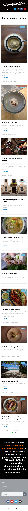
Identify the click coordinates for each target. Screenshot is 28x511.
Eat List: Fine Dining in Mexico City (13, 346)
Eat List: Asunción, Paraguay (11, 66)
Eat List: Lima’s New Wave (10, 122)
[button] (7, 9)
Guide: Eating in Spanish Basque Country (12, 200)
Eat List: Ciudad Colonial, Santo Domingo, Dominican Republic (12, 418)
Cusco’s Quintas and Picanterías (12, 237)
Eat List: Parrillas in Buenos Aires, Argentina (13, 159)
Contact (4, 486)
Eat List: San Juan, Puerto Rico (11, 273)
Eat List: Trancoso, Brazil (10, 381)
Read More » (5, 77)
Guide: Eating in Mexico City (11, 309)
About (4, 482)
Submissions (6, 490)
